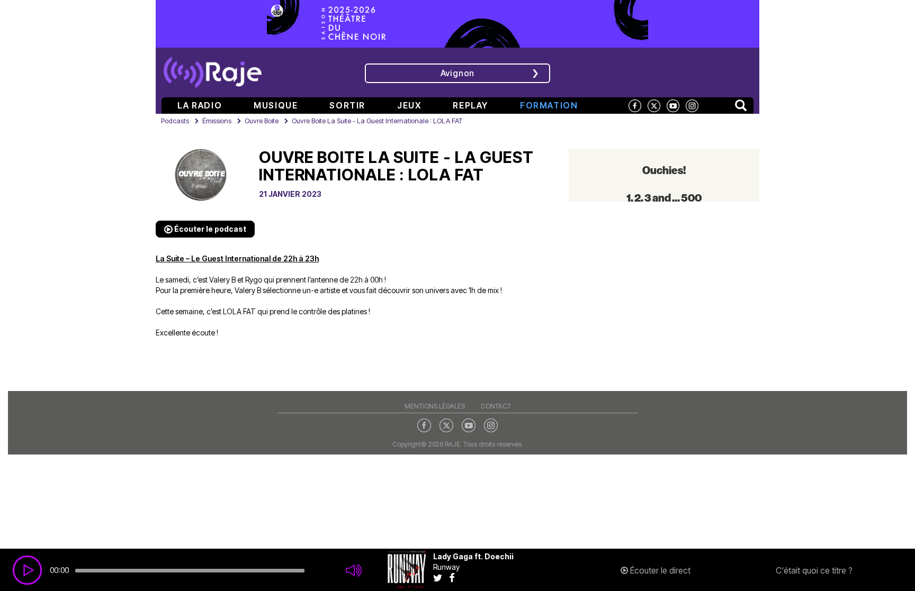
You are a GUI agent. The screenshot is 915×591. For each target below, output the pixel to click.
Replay (470, 105)
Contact (496, 406)
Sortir (347, 105)
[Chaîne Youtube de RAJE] (673, 105)
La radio (199, 105)
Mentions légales (435, 406)
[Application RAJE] (682, 71)
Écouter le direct (659, 570)
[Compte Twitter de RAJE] (653, 105)
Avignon (458, 73)
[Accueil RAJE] (213, 68)
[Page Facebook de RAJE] (634, 105)
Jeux (409, 105)
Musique (276, 105)
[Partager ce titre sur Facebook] (454, 577)
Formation (549, 105)
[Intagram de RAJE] (491, 424)
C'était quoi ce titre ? (814, 570)
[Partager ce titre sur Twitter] (441, 577)
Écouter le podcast (209, 228)
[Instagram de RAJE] (692, 105)
